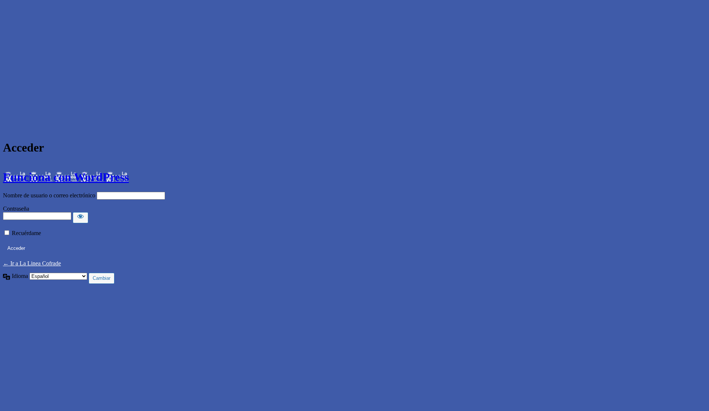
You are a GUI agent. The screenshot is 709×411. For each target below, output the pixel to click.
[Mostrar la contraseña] (80, 217)
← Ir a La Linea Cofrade (32, 263)
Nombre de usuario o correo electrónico (49, 195)
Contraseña (16, 209)
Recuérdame (26, 233)
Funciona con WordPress (66, 177)
